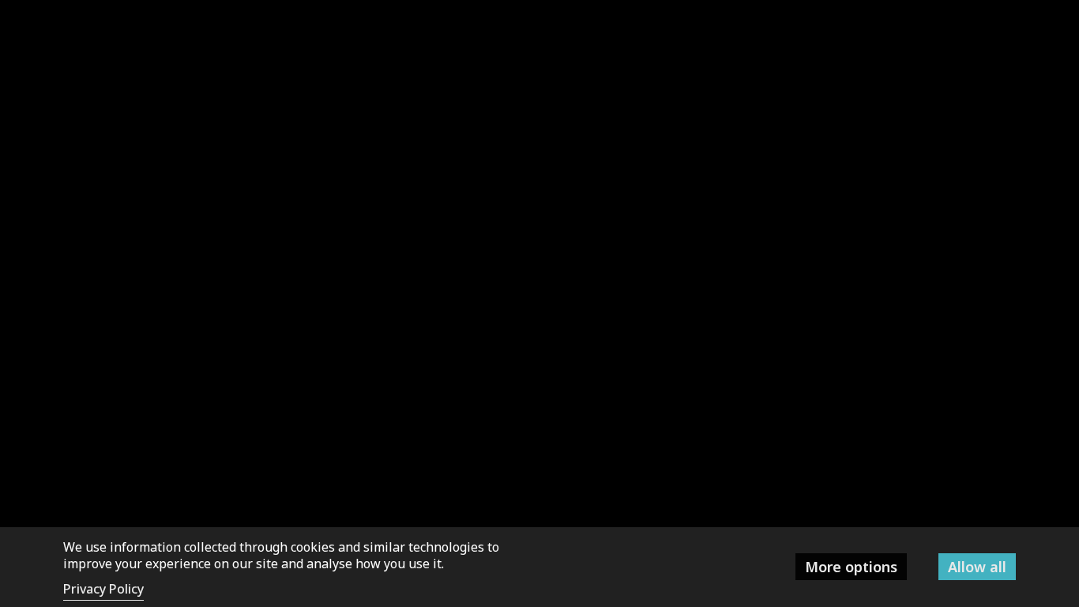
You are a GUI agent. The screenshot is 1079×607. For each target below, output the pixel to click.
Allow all (977, 566)
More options (851, 566)
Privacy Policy (103, 589)
